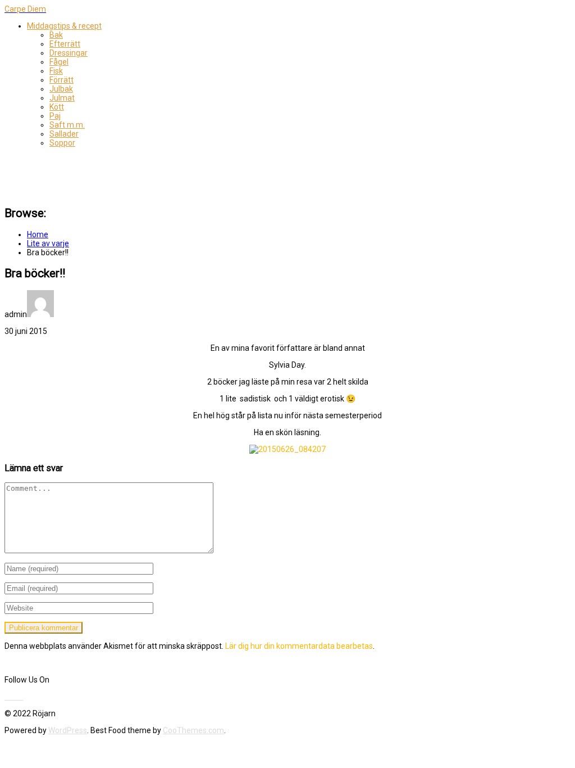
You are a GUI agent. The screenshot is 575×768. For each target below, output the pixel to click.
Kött (56, 106)
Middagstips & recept (64, 25)
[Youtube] (13, 696)
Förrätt (61, 79)
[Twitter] (9, 696)
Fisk (56, 70)
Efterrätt (64, 43)
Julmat (62, 97)
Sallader (64, 133)
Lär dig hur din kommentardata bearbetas (299, 645)
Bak (56, 34)
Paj (55, 115)
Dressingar (68, 52)
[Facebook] (6, 696)
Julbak (61, 88)
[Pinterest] (16, 696)
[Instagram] (22, 696)
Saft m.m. (67, 124)
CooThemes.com (193, 730)
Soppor (62, 142)
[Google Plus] (19, 696)
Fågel (59, 61)
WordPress (67, 730)
